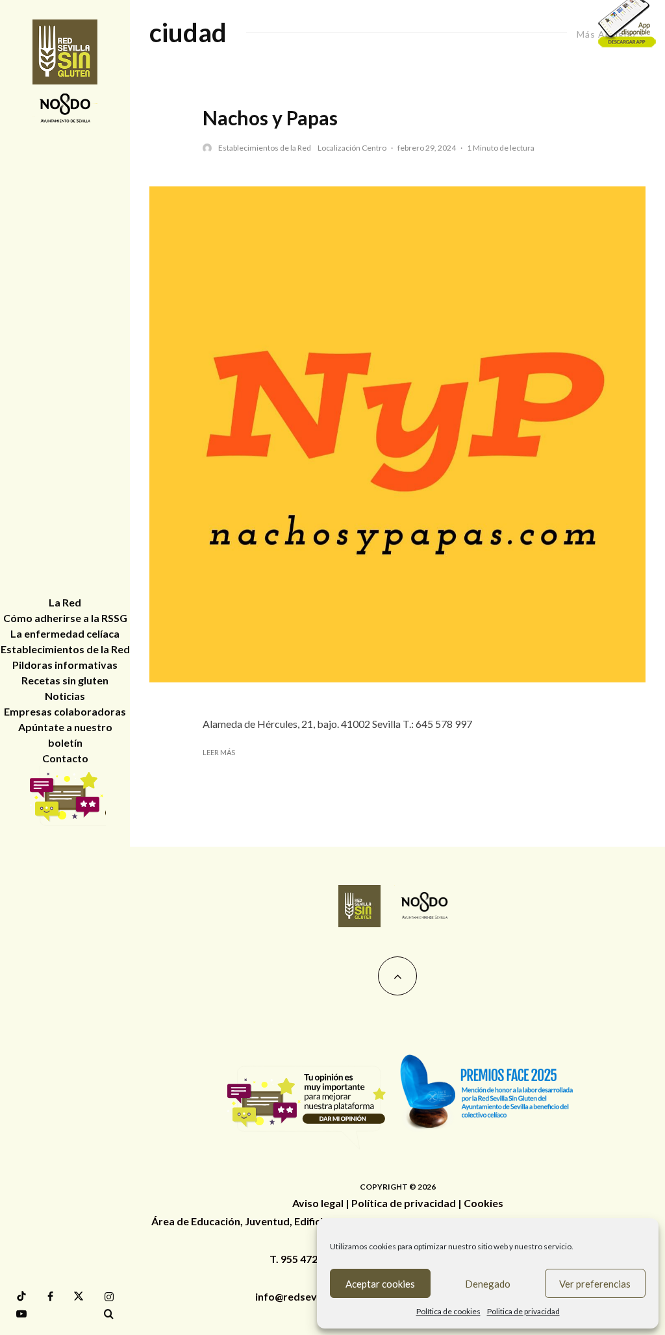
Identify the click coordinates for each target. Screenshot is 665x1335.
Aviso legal (318, 1203)
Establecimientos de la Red (264, 148)
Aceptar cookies (380, 1284)
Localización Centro (352, 148)
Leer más (219, 752)
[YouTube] (21, 1313)
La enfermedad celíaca (64, 633)
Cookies (483, 1203)
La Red (65, 602)
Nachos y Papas (270, 117)
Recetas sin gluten (64, 680)
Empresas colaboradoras (65, 711)
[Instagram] (109, 1296)
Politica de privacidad (523, 1311)
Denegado (487, 1284)
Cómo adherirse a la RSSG (65, 618)
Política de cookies (448, 1311)
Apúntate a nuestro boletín (65, 735)
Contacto (65, 758)
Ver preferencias (595, 1284)
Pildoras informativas (65, 664)
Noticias (65, 696)
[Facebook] (50, 1296)
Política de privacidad (403, 1203)
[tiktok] (21, 1296)
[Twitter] (78, 1296)
